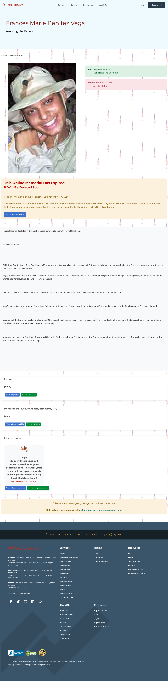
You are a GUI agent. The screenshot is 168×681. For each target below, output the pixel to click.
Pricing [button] (74, 5)
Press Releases (66, 615)
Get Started (157, 5)
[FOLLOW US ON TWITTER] (18, 602)
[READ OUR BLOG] (40, 602)
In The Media (65, 619)
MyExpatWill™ (66, 565)
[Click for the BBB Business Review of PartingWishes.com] (16, 653)
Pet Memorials (66, 597)
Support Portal (100, 610)
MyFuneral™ (65, 573)
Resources (134, 548)
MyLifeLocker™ (66, 569)
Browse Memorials (136, 573)
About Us (65, 605)
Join (96, 614)
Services (65, 548)
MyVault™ (64, 577)
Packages (98, 557)
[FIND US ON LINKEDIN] (33, 602)
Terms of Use (134, 561)
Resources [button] (88, 5)
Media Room (65, 635)
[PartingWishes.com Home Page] (14, 5)
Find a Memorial (135, 569)
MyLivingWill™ (66, 561)
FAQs (130, 557)
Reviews (63, 623)
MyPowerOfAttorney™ (69, 557)
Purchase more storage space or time (102, 510)
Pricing (98, 548)
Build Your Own (101, 561)
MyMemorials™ (66, 593)
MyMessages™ (66, 581)
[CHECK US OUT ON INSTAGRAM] (25, 602)
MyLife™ (63, 589)
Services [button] (61, 5)
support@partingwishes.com (19, 593)
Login (143, 5)
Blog (130, 553)
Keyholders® (99, 622)
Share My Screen (101, 626)
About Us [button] (103, 5)
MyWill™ (63, 553)
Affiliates (64, 631)
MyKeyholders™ (67, 585)
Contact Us (65, 639)
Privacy (131, 565)
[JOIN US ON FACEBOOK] (11, 602)
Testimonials (65, 627)
